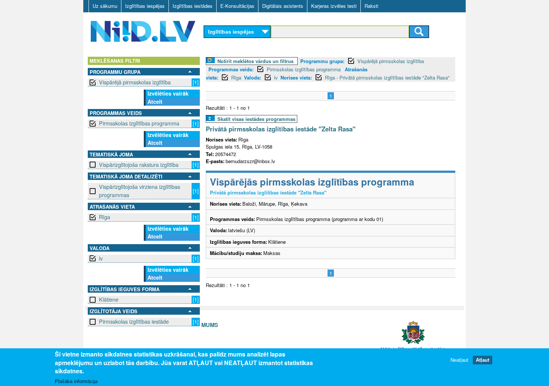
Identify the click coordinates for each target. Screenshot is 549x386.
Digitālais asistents (282, 5)
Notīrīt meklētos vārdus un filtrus (255, 61)
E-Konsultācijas (237, 5)
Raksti (371, 5)
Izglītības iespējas (145, 5)
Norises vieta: (296, 77)
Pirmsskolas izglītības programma (139, 123)
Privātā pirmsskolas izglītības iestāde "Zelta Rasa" (281, 128)
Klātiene (108, 299)
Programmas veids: (231, 69)
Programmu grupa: (322, 61)
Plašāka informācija (76, 381)
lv (101, 258)
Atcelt (155, 101)
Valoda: (252, 77)
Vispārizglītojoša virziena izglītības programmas (139, 190)
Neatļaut (459, 359)
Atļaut (482, 359)
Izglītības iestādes (193, 5)
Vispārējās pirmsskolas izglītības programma (312, 182)
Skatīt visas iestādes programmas (256, 118)
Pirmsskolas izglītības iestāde (134, 321)
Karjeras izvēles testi (334, 5)
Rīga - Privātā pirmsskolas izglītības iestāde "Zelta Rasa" (387, 77)
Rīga (104, 217)
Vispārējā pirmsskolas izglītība (135, 82)
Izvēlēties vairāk (168, 93)
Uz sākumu (105, 5)
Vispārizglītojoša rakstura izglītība (139, 164)
